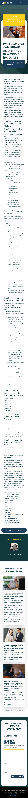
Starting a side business (14, 23)
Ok (11, 795)
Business (14, 16)
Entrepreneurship (14, 18)
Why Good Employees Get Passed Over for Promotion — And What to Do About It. (13, 683)
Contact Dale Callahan (11, 498)
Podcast (9, 21)
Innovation (11, 19)
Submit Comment (17, 777)
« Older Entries (8, 710)
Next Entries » (20, 710)
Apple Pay (7, 410)
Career (6, 598)
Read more (15, 795)
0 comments (16, 65)
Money (18, 19)
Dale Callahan (12, 63)
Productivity (17, 21)
